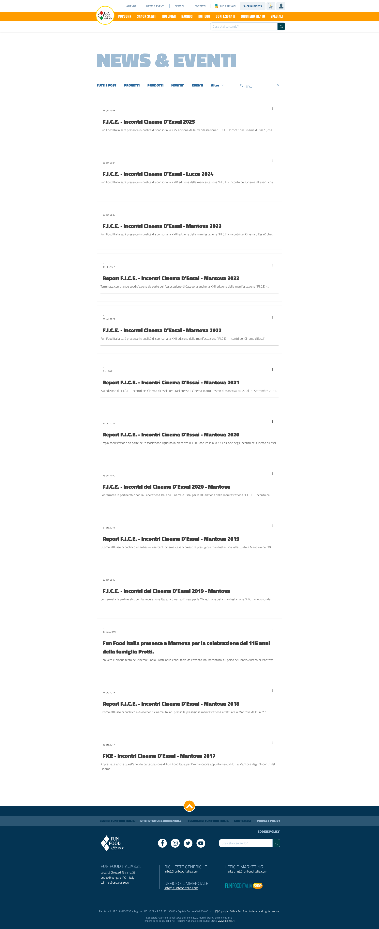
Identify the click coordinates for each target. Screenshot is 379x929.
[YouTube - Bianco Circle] (200, 843)
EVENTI (197, 85)
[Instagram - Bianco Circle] (175, 843)
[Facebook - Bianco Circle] (162, 843)
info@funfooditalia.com (181, 887)
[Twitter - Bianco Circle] (188, 843)
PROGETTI (132, 85)
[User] (281, 6)
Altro (215, 85)
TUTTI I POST (106, 85)
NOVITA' (177, 85)
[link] (271, 6)
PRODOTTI (155, 85)
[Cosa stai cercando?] (281, 26)
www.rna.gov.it (226, 921)
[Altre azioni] (274, 108)
